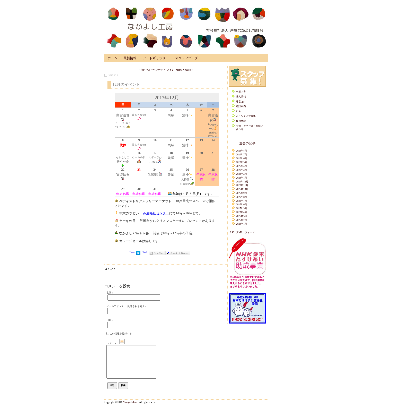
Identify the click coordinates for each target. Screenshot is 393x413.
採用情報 (241, 121)
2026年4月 (241, 166)
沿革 (238, 111)
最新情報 (130, 58)
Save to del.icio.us (180, 253)
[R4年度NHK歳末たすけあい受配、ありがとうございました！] (247, 288)
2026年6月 (241, 158)
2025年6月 (241, 204)
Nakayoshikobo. (131, 402)
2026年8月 (241, 150)
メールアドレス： (126, 306)
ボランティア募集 (246, 116)
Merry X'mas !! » (184, 69)
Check (145, 252)
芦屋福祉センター (156, 213)
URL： (110, 320)
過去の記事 (247, 143)
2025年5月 (241, 208)
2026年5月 (241, 162)
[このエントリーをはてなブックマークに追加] (138, 254)
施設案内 (241, 106)
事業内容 (241, 91)
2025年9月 (241, 193)
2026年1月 (241, 177)
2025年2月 (241, 220)
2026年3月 (241, 170)
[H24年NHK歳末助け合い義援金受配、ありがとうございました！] (247, 322)
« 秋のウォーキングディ (152, 69)
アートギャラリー (156, 58)
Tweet (132, 252)
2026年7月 (241, 154)
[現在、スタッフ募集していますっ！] (247, 85)
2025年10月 (242, 189)
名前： (110, 292)
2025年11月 (242, 185)
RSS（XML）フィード (242, 232)
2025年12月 (242, 181)
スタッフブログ (186, 58)
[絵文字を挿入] (122, 343)
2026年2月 (241, 173)
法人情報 (241, 96)
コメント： (112, 343)
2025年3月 (241, 216)
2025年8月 (241, 197)
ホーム (112, 58)
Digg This (158, 253)
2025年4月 (241, 212)
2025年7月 (241, 200)
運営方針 (241, 101)
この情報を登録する (120, 333)
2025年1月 (241, 223)
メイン (170, 69)
